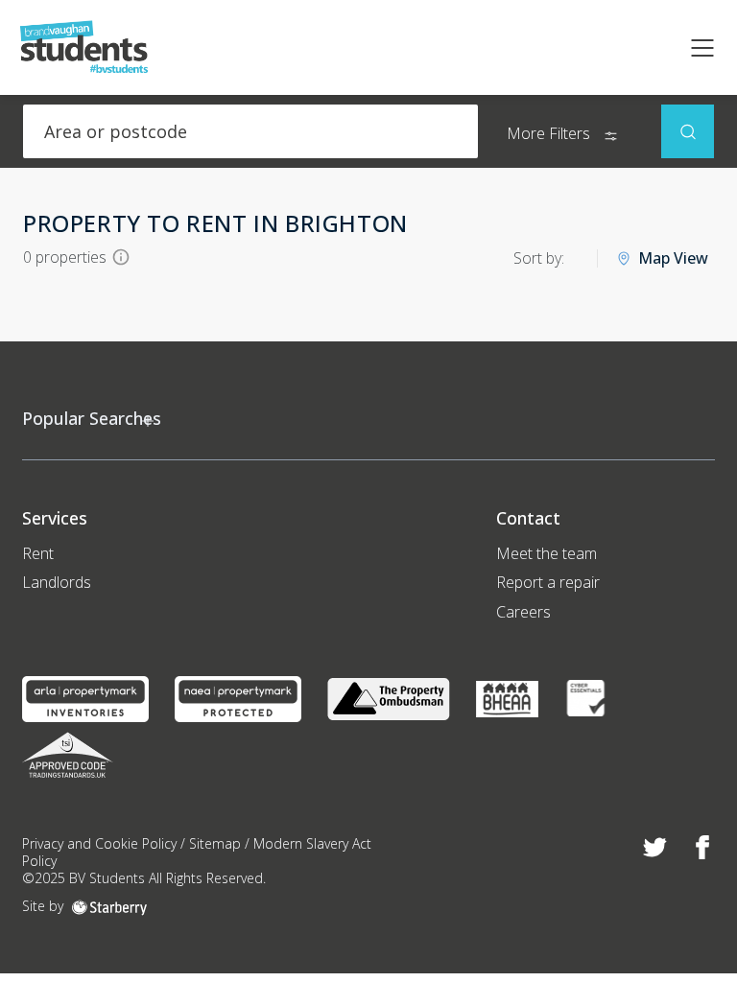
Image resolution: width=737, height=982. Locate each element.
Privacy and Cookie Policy (99, 843)
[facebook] (703, 848)
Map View (673, 258)
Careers (523, 611)
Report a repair (548, 582)
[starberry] (109, 906)
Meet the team (546, 553)
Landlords (56, 582)
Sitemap (215, 843)
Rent (38, 553)
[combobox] (250, 131)
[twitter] (655, 848)
